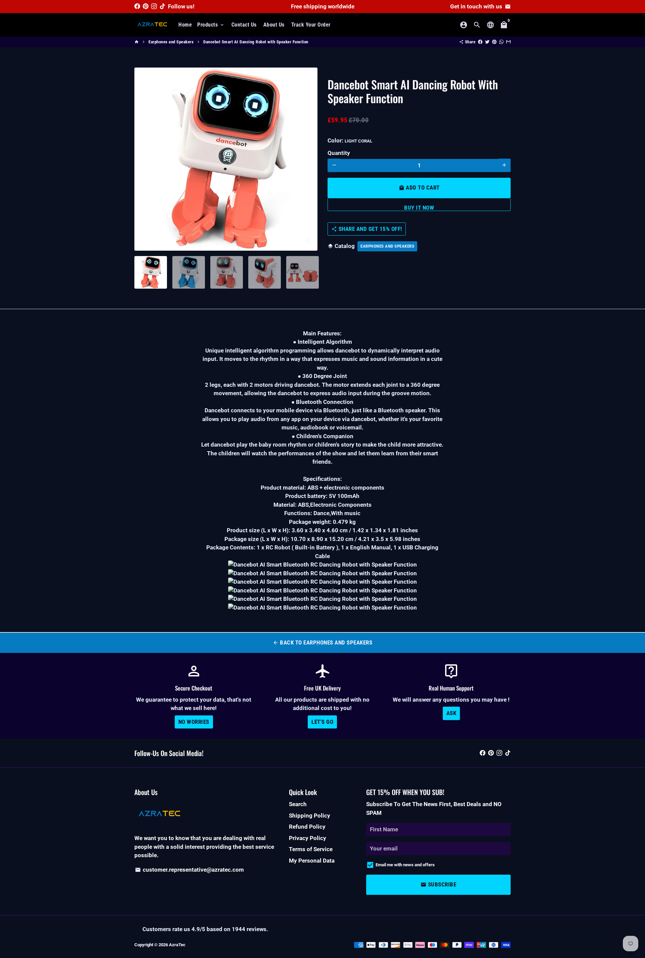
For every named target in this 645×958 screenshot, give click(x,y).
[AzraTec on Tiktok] (162, 6)
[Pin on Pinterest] (494, 41)
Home (185, 25)
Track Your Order (311, 25)
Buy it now (419, 207)
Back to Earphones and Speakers (323, 642)
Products (211, 25)
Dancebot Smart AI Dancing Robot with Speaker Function (255, 41)
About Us (274, 25)
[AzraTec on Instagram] (154, 6)
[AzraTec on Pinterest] (145, 6)
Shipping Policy (309, 815)
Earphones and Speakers (171, 41)
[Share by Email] (508, 41)
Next (308, 159)
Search (298, 804)
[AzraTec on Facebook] (137, 6)
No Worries (193, 721)
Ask (451, 713)
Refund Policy (307, 826)
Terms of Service (311, 849)
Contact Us (244, 25)
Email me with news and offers (405, 864)
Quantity (339, 153)
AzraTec (177, 944)
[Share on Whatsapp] (501, 41)
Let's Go (322, 721)
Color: (350, 140)
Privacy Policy (307, 838)
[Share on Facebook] (480, 41)
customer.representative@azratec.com (189, 869)
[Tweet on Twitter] (487, 41)
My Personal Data (312, 860)
